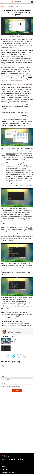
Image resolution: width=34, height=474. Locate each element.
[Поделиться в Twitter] (19, 356)
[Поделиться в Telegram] (14, 356)
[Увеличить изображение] (17, 26)
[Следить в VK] (18, 459)
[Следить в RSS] (9, 459)
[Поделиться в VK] (9, 356)
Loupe (10, 99)
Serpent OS (11, 41)
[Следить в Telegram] (14, 459)
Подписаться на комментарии (11, 386)
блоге (28, 185)
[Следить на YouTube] (12, 459)
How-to (3, 466)
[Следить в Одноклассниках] (20, 459)
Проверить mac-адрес (9, 472)
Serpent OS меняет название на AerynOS (20, 84)
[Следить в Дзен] (22, 459)
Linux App (4, 469)
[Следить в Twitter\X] (16, 459)
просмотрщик (28, 97)
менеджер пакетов (22, 227)
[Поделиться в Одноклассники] (24, 356)
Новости (4, 463)
